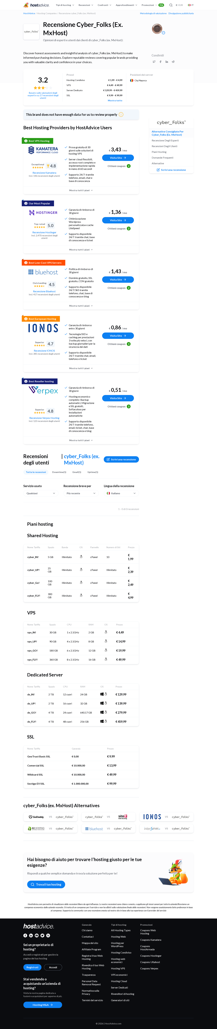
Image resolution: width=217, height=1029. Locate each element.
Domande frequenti (162, 157)
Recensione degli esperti (165, 140)
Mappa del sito (90, 942)
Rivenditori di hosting (122, 993)
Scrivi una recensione (123, 459)
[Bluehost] (43, 271)
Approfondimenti (125, 5)
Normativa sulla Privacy (90, 992)
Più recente (73, 493)
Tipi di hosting (63, 5)
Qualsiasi (32, 493)
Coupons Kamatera (150, 939)
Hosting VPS (118, 968)
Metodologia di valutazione (153, 13)
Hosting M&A (41, 1004)
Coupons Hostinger (151, 955)
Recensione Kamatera (44, 172)
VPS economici (119, 974)
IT (192, 5)
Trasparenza (88, 974)
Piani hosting (159, 151)
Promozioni (152, 5)
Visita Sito (116, 157)
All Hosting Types (121, 930)
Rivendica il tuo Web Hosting (93, 967)
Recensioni (84, 5)
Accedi (53, 967)
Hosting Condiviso (121, 952)
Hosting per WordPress (117, 944)
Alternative (158, 163)
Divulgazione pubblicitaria (181, 13)
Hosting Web (118, 936)
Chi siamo (87, 930)
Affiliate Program (91, 949)
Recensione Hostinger (44, 232)
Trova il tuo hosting (48, 884)
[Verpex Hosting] (43, 390)
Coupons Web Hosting (148, 932)
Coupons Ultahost (150, 961)
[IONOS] (43, 328)
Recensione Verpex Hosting (44, 417)
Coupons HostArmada (147, 948)
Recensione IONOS (44, 350)
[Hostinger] (43, 212)
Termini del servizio (92, 1000)
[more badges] (163, 32)
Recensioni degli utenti (164, 146)
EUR (179, 5)
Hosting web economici (118, 960)
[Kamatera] (43, 150)
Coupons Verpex (149, 968)
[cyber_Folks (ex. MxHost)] (31, 32)
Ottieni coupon (118, 165)
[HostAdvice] (36, 5)
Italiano (115, 493)
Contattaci (88, 936)
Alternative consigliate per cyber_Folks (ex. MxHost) (168, 133)
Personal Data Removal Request (91, 983)
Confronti (103, 5)
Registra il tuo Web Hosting (92, 957)
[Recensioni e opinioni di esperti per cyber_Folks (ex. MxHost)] (154, 61)
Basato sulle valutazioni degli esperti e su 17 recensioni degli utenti (43, 95)
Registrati (32, 967)
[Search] (170, 5)
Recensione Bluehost (44, 291)
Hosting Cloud (119, 981)
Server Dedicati (119, 987)
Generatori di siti (120, 1000)
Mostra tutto (115, 100)
